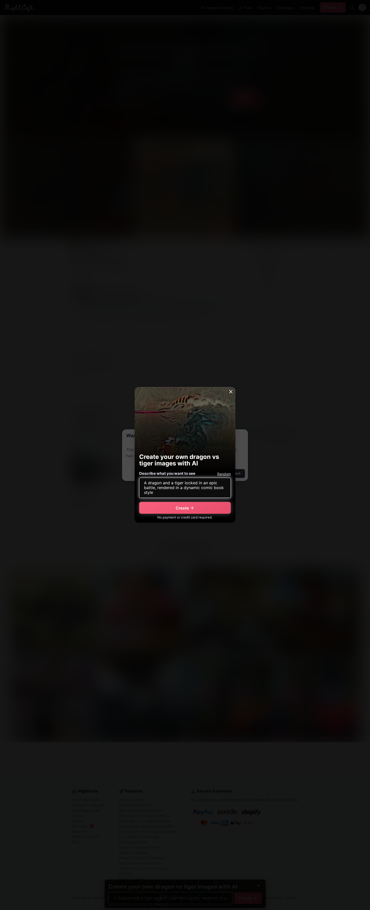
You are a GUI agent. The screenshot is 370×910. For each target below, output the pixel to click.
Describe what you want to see (167, 473)
